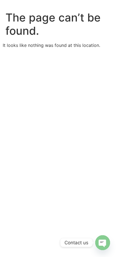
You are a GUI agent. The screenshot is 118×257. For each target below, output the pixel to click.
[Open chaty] (102, 242)
